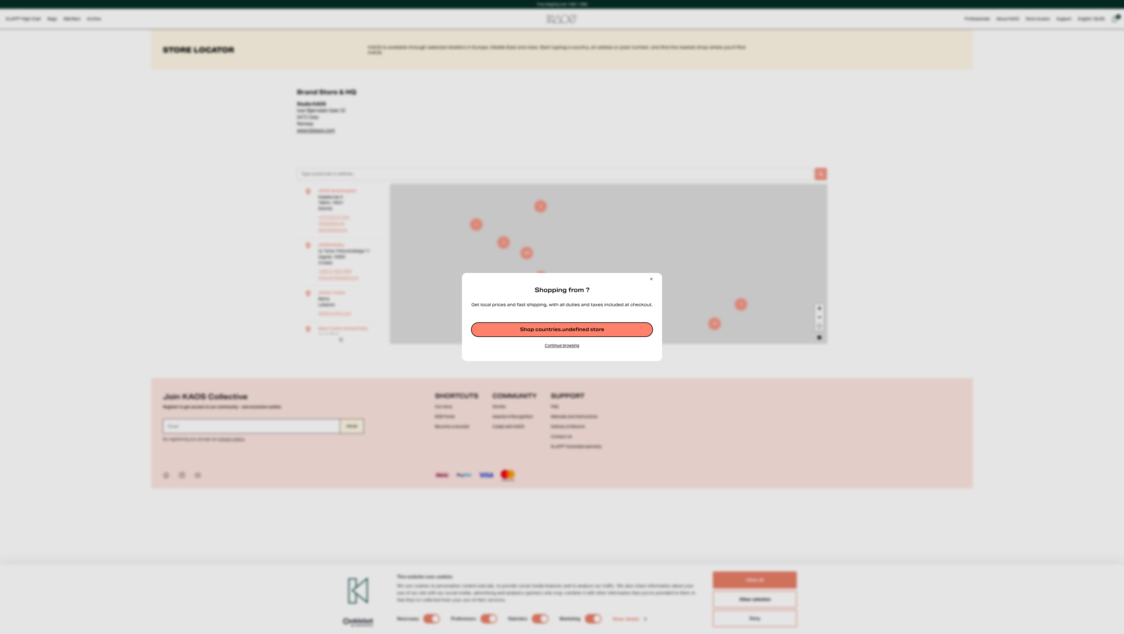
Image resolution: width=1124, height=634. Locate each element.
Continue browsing (562, 345)
